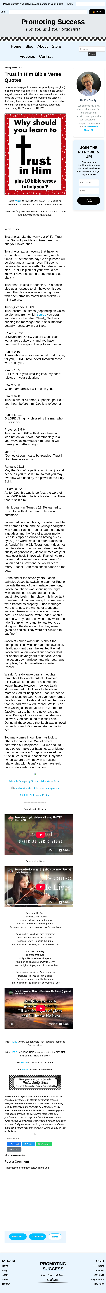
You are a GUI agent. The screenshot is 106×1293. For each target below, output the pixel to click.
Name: (70, 4)
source (41, 314)
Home (16, 46)
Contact (45, 56)
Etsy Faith (99, 1284)
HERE (18, 201)
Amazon (99, 1270)
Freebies (27, 56)
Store (56, 46)
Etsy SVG (99, 1275)
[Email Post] (35, 1134)
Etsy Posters (97, 1279)
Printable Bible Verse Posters (35, 795)
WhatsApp (45, 1144)
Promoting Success (53, 22)
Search (92, 54)
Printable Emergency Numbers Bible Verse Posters (35, 781)
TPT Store (98, 1266)
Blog (29, 46)
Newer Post (17, 1236)
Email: (4, 11)
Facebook (15, 1144)
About (42, 46)
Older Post (37, 1236)
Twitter (30, 1144)
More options (14, 1149)
